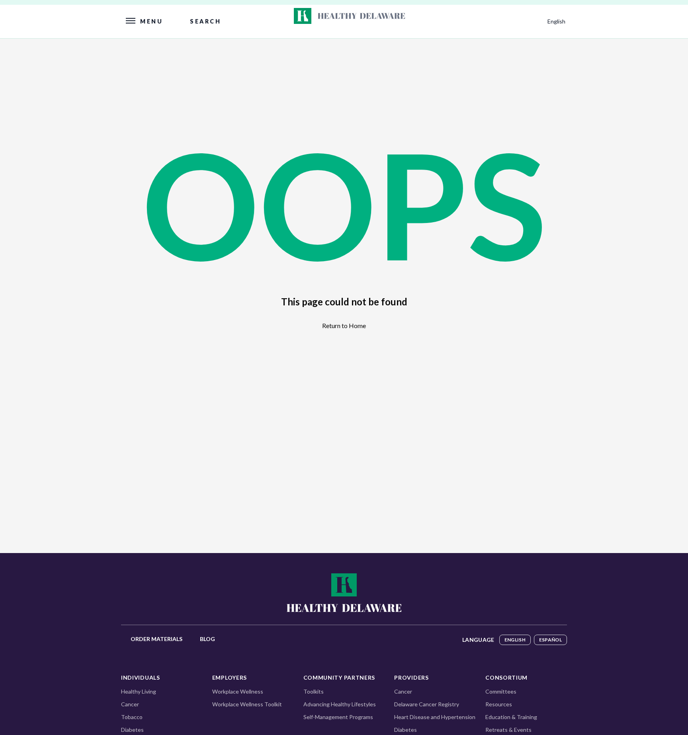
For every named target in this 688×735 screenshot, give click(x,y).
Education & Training (511, 716)
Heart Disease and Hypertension (434, 716)
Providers (411, 677)
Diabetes (132, 729)
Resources (498, 704)
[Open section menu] (352, 16)
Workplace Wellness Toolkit (247, 704)
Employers (229, 677)
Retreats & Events (508, 729)
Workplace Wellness (237, 691)
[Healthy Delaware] (344, 592)
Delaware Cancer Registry (426, 704)
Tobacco (132, 716)
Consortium (506, 677)
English (515, 640)
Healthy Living (138, 691)
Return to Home (344, 325)
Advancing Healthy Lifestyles (339, 704)
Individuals (140, 677)
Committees (500, 691)
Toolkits (313, 691)
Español (550, 640)
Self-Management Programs (338, 716)
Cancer (130, 704)
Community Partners (339, 677)
